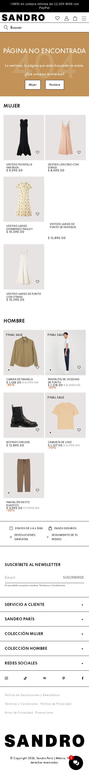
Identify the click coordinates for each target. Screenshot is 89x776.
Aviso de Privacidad (19, 712)
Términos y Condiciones (21, 704)
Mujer (33, 84)
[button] (75, 18)
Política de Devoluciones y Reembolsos (32, 695)
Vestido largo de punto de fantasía (63, 225)
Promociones (44, 712)
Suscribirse (73, 577)
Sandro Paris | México (51, 758)
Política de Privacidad (56, 704)
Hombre (55, 84)
